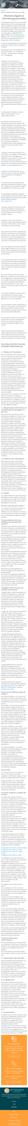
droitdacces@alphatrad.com (15, 165)
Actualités (14, 1107)
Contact (14, 1101)
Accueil (3, 10)
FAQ (14, 1104)
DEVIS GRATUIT (14, 1044)
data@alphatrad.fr (6, 1025)
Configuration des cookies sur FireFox (11, 849)
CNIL (2, 955)
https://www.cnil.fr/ (6, 201)
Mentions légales (14, 1114)
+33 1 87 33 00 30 (12, 37)
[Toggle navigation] (25, 4)
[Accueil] (3, 4)
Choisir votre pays (14, 1124)
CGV (14, 1111)
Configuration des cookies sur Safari (11, 855)
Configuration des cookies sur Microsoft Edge (14, 848)
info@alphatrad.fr (19, 35)
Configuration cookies (14, 1120)
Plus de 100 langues (14, 1068)
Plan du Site (14, 1117)
